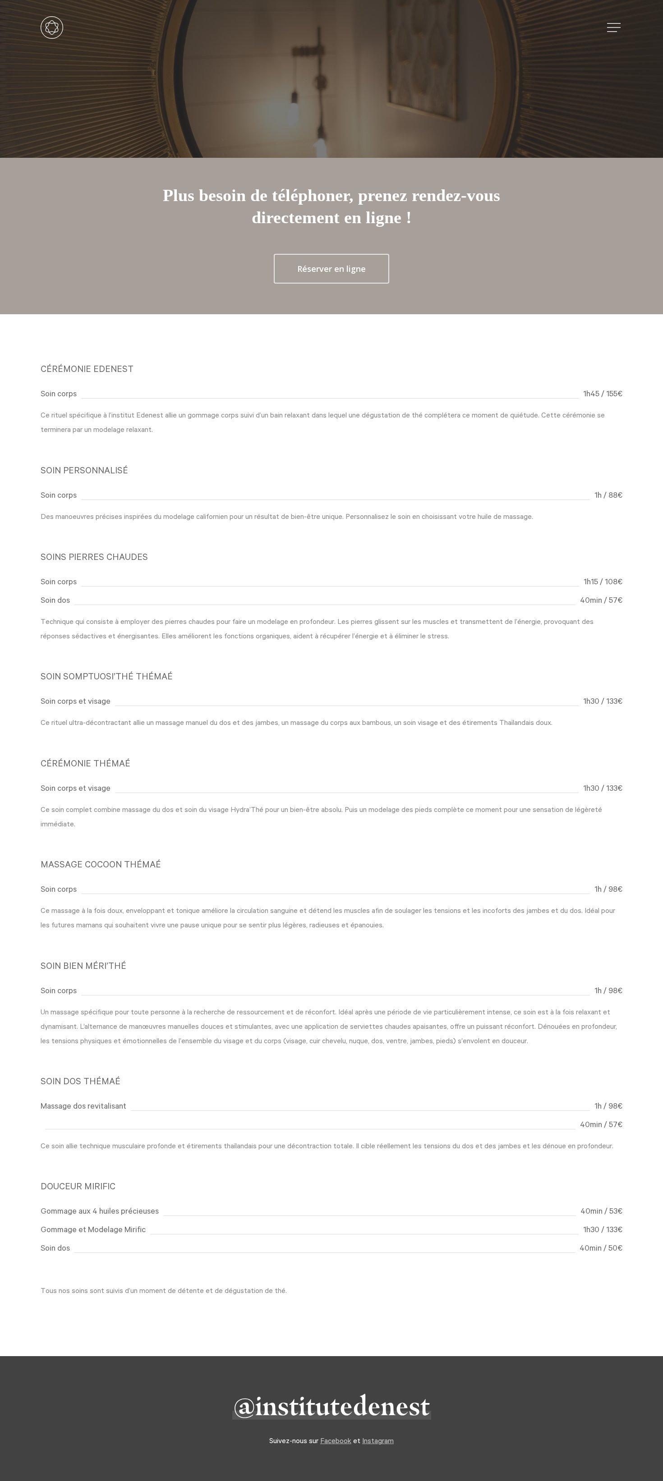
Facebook (335, 1440)
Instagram (378, 1440)
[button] (614, 27)
